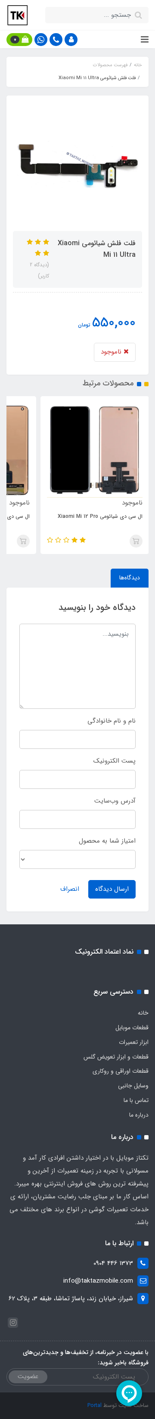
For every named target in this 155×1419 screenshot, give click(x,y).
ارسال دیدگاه (112, 889)
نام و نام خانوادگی (111, 721)
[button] (71, 39)
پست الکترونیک (114, 761)
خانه (143, 1013)
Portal (94, 1405)
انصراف (69, 889)
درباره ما (139, 1115)
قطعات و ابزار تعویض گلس (116, 1057)
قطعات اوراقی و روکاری (121, 1071)
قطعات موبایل (132, 1027)
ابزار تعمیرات (134, 1042)
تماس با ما (136, 1100)
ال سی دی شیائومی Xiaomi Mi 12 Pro (100, 516)
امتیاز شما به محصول (107, 841)
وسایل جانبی (133, 1085)
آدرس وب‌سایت (115, 801)
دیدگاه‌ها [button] (129, 577)
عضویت (28, 1376)
